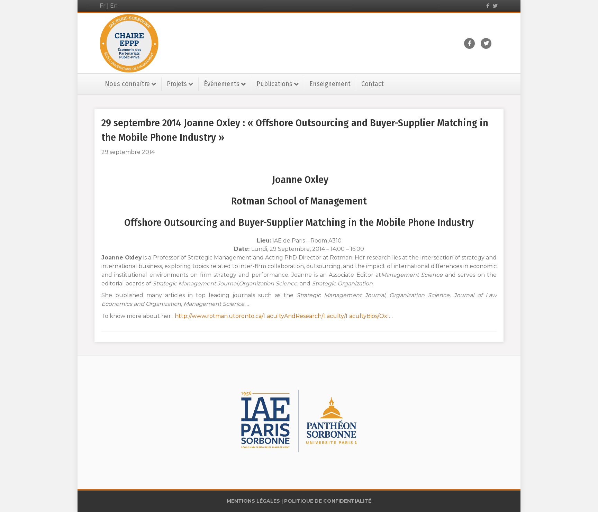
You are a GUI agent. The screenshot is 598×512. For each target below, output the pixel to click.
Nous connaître (127, 84)
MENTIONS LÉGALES (253, 501)
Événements (221, 84)
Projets (177, 84)
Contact (372, 84)
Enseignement (330, 84)
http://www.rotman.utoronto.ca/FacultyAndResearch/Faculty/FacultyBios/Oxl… (284, 316)
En (114, 5)
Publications (274, 84)
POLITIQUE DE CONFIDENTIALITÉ (327, 501)
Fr (103, 5)
